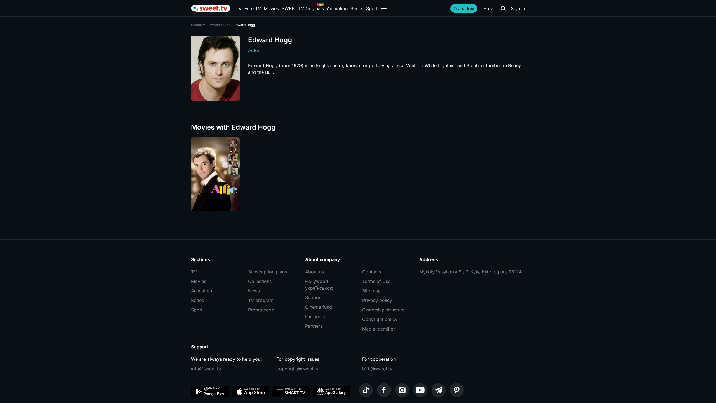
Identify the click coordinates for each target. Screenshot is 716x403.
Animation (337, 8)
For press (315, 316)
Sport (372, 8)
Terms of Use (376, 281)
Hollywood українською (319, 284)
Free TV (252, 8)
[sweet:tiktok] (366, 390)
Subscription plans (267, 272)
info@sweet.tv (206, 368)
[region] (358, 174)
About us (314, 272)
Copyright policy (379, 319)
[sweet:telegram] (439, 390)
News (254, 291)
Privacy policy (377, 300)
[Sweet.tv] (210, 8)
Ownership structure (383, 310)
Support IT (316, 297)
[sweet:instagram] (402, 390)
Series (356, 8)
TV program (261, 300)
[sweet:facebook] (384, 390)
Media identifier (378, 329)
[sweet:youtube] (420, 390)
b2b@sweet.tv (377, 368)
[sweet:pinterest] (457, 390)
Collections (260, 281)
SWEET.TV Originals (303, 8)
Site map (371, 291)
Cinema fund (318, 307)
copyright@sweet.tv (298, 368)
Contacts (371, 272)
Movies (271, 8)
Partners (313, 326)
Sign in (518, 8)
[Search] (503, 8)
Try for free (464, 8)
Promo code (261, 310)
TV (239, 8)
